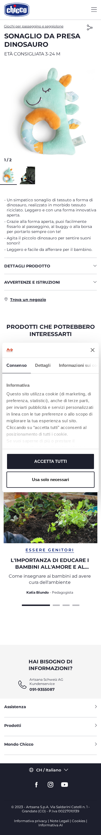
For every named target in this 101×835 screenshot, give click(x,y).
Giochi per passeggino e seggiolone (33, 26)
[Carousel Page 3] (66, 604)
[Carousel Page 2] (56, 604)
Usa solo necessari (50, 479)
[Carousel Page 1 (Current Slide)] (36, 604)
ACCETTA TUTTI (50, 461)
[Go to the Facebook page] (36, 784)
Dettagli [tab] (42, 365)
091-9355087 (42, 689)
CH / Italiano (48, 770)
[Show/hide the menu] (94, 10)
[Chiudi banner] (93, 350)
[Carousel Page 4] (75, 604)
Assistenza (15, 706)
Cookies (78, 821)
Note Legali (59, 821)
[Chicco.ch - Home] (16, 10)
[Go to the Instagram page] (50, 784)
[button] (50, 113)
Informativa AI (50, 825)
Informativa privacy (30, 821)
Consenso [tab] (16, 365)
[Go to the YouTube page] (64, 784)
